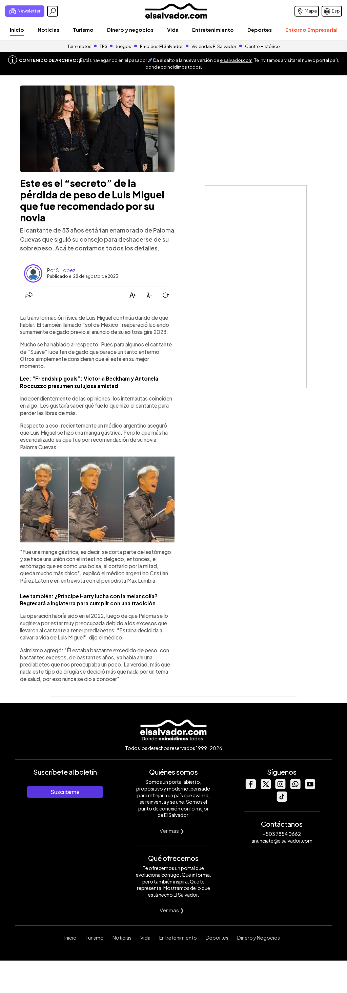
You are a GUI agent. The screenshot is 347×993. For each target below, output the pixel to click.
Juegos (123, 46)
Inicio (17, 29)
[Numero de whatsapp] (295, 787)
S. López (65, 270)
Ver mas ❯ (172, 830)
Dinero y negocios (130, 29)
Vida (173, 29)
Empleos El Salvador (161, 46)
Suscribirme (65, 791)
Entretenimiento (213, 29)
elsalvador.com (236, 60)
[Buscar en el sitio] (52, 11)
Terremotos (79, 46)
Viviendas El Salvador (213, 46)
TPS (103, 46)
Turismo (83, 29)
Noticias (48, 29)
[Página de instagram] (280, 787)
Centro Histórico (262, 46)
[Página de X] (265, 787)
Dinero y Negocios (258, 938)
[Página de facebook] (250, 787)
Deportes (259, 29)
